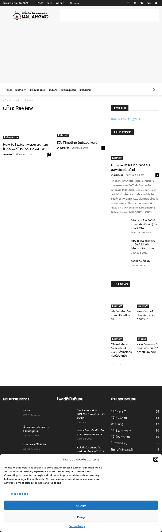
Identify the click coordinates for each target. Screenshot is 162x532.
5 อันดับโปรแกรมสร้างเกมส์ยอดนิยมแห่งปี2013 (90, 449)
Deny (81, 516)
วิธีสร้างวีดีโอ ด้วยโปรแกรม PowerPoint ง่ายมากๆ (91, 414)
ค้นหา (49, 3)
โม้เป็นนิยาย (85, 90)
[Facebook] (128, 3)
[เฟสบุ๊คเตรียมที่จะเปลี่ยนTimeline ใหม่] (122, 300)
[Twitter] (135, 3)
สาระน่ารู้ (53, 90)
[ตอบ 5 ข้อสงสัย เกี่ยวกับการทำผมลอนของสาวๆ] (65, 434)
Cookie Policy (77, 526)
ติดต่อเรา (61, 3)
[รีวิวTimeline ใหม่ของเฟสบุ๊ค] (81, 126)
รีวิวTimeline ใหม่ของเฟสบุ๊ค (78, 142)
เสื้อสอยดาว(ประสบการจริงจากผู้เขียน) (36, 429)
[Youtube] (156, 3)
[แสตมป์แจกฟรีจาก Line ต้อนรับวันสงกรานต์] (148, 300)
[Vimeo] (142, 3)
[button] (156, 459)
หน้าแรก (7, 100)
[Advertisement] (109, 15)
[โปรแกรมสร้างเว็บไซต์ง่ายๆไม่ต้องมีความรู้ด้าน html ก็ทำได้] (119, 224)
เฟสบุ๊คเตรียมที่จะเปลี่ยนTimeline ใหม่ (121, 315)
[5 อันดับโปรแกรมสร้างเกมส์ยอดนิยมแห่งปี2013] (65, 452)
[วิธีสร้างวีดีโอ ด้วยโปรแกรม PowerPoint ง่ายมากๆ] (65, 414)
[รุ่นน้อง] (11, 414)
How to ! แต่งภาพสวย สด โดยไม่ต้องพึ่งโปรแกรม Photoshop (26, 147)
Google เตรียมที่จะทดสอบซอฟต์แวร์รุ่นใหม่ (130, 167)
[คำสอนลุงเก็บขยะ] (119, 265)
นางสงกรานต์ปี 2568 (34, 444)
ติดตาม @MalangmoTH (127, 119)
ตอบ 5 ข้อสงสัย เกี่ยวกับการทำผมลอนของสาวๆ (90, 432)
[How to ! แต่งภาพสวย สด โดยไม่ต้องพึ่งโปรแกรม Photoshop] (27, 127)
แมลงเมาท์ (8, 154)
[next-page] (120, 364)
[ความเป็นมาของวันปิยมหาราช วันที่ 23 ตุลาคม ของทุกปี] (148, 333)
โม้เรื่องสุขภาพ (68, 90)
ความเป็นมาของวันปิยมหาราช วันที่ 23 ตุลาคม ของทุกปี (147, 348)
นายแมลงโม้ (63, 147)
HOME (39, 3)
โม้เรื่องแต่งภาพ (37, 90)
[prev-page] (113, 364)
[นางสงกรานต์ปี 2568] (11, 448)
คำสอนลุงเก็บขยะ (140, 261)
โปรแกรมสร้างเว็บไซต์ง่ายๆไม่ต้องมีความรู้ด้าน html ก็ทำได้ (144, 224)
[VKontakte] (149, 3)
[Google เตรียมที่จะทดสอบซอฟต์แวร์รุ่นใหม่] (135, 150)
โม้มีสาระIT (20, 90)
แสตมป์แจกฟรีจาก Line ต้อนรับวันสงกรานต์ (147, 315)
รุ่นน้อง (27, 410)
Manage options (18, 494)
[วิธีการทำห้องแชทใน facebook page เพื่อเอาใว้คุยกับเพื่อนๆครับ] (122, 333)
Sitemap (74, 3)
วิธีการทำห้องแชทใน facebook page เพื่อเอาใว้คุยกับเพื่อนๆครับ (121, 350)
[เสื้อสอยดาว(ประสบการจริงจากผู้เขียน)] (11, 431)
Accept (81, 505)
